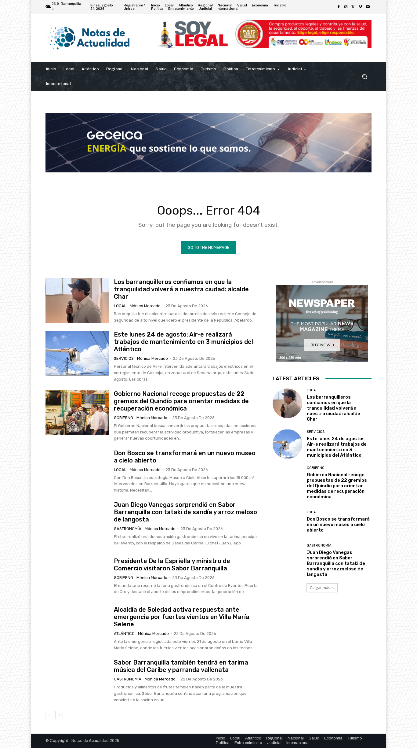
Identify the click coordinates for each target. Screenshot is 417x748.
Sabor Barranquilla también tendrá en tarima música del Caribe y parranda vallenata (181, 666)
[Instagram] (346, 7)
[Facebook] (338, 7)
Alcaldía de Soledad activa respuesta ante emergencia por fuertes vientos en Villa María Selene (181, 617)
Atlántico (124, 634)
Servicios (124, 358)
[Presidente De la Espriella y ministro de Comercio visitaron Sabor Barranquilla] (77, 576)
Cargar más (320, 587)
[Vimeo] (360, 7)
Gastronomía (127, 529)
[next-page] (59, 715)
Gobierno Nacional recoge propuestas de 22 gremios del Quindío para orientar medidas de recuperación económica (181, 401)
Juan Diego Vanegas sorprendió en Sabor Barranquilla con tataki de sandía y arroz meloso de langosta (185, 512)
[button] (364, 76)
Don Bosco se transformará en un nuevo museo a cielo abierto (338, 524)
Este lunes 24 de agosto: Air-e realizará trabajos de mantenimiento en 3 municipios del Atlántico (183, 342)
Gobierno (123, 418)
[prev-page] (49, 715)
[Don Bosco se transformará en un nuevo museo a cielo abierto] (77, 471)
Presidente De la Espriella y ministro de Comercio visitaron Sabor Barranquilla (172, 564)
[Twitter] (353, 7)
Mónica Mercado (145, 306)
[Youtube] (368, 7)
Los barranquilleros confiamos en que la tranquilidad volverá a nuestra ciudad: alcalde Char (181, 289)
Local (120, 306)
